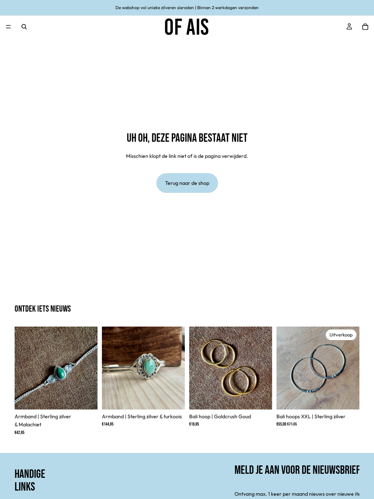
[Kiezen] (260, 398)
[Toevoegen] (86, 398)
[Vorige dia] (23, 368)
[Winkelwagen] (365, 27)
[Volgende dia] (89, 368)
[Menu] (8, 26)
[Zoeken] (24, 27)
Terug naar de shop (187, 183)
